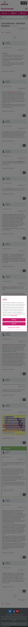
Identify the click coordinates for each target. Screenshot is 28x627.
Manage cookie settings (14, 327)
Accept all (14, 319)
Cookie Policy (13, 315)
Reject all (14, 323)
